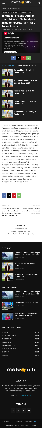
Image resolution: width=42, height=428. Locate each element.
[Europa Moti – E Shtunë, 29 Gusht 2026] (7, 114)
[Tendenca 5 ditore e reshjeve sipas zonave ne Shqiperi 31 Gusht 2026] (7, 256)
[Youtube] (29, 410)
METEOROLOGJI (15, 12)
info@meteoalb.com (25, 395)
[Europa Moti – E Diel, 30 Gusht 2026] (7, 72)
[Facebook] (13, 58)
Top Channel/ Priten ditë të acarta (27, 302)
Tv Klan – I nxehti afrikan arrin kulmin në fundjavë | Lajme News (31, 211)
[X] (18, 58)
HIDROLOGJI (6, 12)
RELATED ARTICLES (9, 66)
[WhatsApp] (28, 58)
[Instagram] (18, 410)
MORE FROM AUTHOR (25, 66)
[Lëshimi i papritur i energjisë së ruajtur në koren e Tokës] (7, 316)
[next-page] (39, 65)
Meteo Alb (7, 29)
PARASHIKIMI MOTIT (14, 9)
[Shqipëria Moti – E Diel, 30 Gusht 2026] (7, 104)
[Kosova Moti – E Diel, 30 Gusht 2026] (7, 93)
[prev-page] (35, 65)
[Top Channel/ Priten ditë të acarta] (7, 306)
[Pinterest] (23, 58)
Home (4, 9)
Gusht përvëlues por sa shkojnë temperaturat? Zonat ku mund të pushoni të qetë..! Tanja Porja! (11, 212)
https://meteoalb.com (21, 228)
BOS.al (34, 421)
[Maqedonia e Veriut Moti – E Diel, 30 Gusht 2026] (7, 83)
